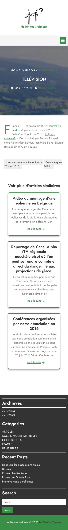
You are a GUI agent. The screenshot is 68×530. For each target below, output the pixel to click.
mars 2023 (8, 415)
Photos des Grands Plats (16, 477)
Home (16, 70)
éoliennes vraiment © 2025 (34, 522)
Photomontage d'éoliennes (17, 482)
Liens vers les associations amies (21, 465)
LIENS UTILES (10, 448)
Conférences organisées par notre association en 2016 (34, 323)
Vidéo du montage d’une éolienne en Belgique (34, 200)
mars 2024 (8, 411)
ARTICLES (8, 432)
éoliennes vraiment (34, 26)
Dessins (6, 469)
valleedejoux (47, 88)
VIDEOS (28, 70)
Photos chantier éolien (15, 473)
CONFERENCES (12, 440)
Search (7, 510)
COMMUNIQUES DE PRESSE (19, 436)
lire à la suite (34, 229)
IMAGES (7, 444)
